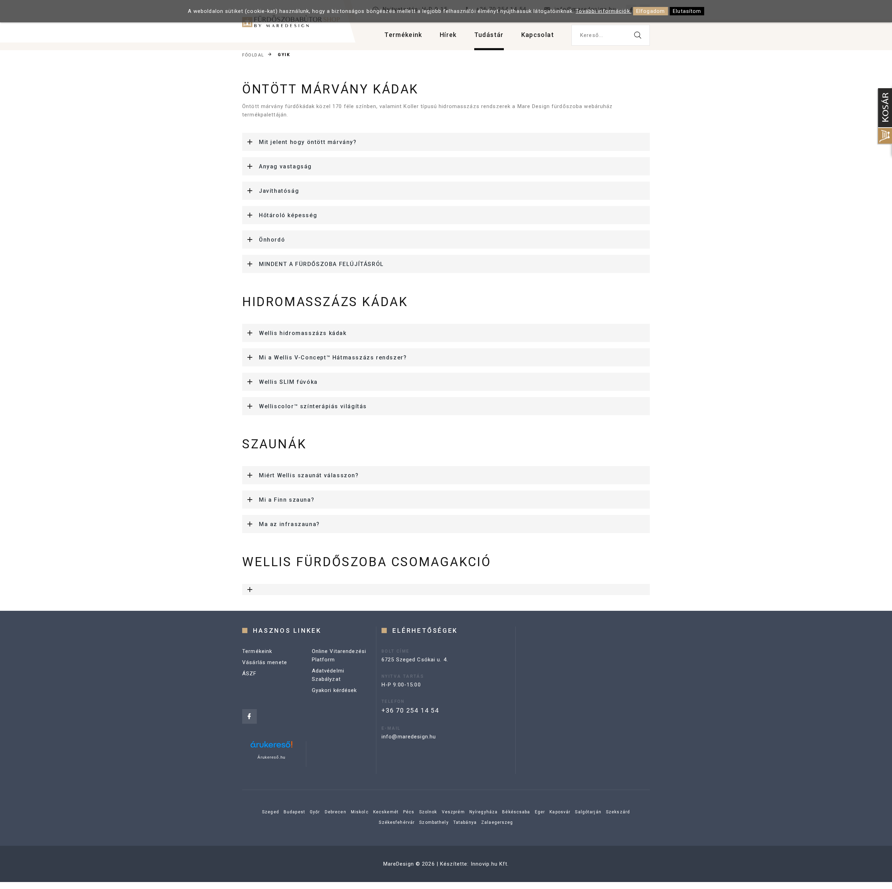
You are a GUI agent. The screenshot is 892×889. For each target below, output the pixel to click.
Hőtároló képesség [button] (288, 215)
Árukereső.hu (271, 757)
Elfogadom (650, 11)
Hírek (448, 34)
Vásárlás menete (264, 662)
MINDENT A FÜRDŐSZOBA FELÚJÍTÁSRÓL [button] (321, 264)
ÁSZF (249, 673)
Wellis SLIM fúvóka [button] (288, 382)
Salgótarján (588, 812)
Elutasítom (687, 11)
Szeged (270, 812)
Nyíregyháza (483, 812)
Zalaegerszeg (497, 822)
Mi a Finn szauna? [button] (286, 499)
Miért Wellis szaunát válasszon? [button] (309, 475)
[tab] (446, 142)
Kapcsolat (537, 34)
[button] (446, 589)
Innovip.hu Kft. (490, 864)
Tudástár (489, 34)
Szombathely (433, 822)
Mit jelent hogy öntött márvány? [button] (308, 142)
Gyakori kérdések (334, 690)
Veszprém (453, 812)
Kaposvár (559, 812)
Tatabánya (465, 822)
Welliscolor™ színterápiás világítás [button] (313, 406)
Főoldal (253, 55)
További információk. (603, 11)
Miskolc (360, 812)
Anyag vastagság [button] (285, 166)
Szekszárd (618, 812)
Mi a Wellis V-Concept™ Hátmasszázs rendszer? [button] (333, 357)
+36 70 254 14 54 (410, 710)
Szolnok (428, 812)
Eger (540, 812)
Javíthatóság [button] (279, 191)
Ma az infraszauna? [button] (289, 524)
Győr (315, 812)
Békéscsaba (516, 812)
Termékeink (403, 34)
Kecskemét (386, 812)
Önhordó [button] (272, 239)
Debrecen (335, 812)
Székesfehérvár (397, 822)
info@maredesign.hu (409, 737)
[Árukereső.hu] (271, 747)
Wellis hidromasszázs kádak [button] (303, 333)
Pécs (409, 812)
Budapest (294, 812)
